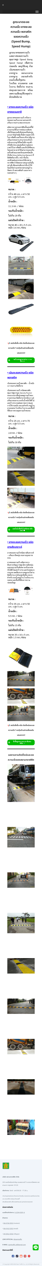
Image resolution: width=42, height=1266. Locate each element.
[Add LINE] (36, 1247)
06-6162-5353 (8, 1229)
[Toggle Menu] (37, 11)
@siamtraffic (18, 1239)
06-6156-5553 (8, 1223)
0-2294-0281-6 (20, 1212)
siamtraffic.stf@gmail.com (17, 1245)
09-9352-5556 (8, 1234)
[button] (9, 180)
